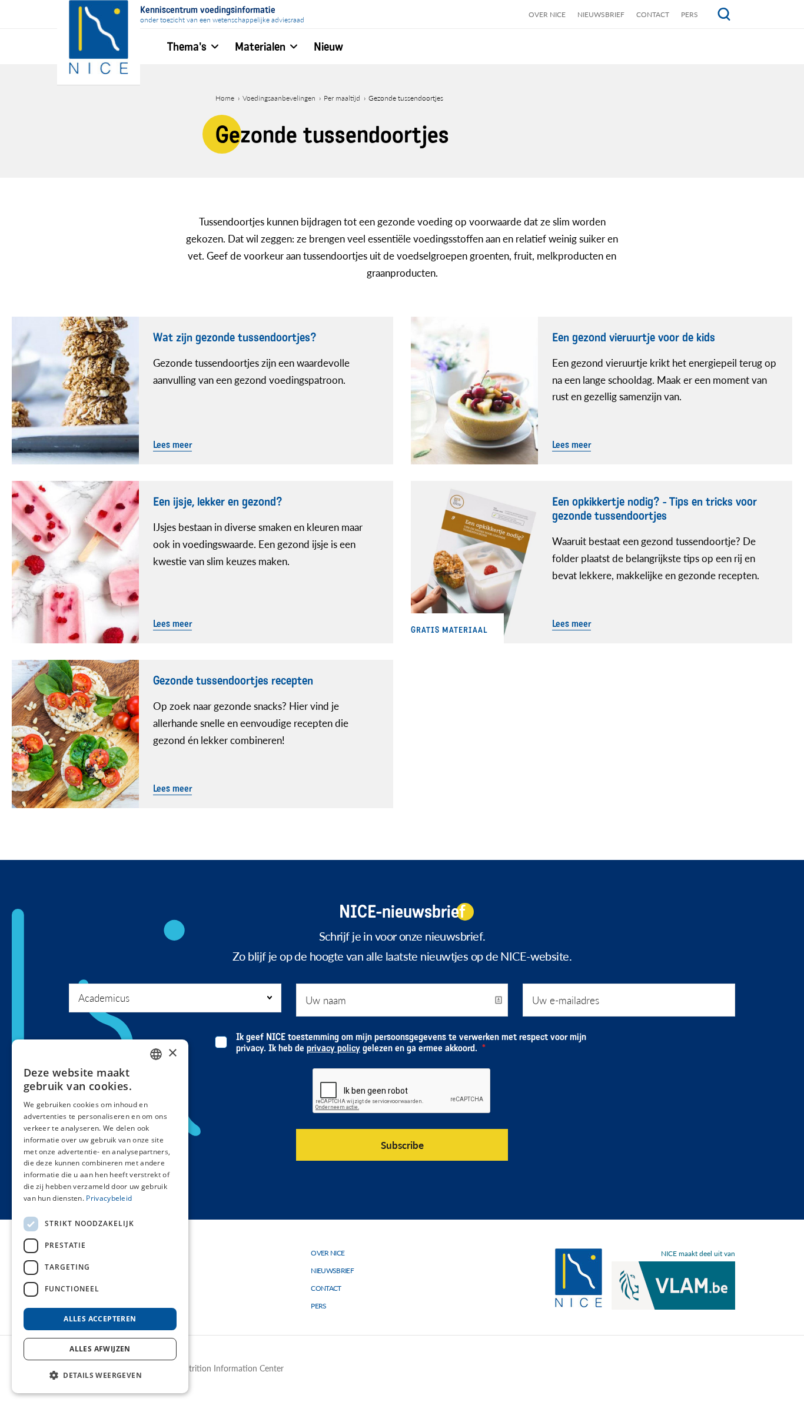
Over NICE (547, 14)
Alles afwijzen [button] (100, 1349)
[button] (100, 1374)
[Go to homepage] (578, 1278)
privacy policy (333, 1048)
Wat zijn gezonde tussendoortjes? (235, 338)
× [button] (172, 1053)
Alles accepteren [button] (100, 1319)
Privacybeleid (109, 1198)
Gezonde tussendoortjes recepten (233, 681)
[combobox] (156, 1054)
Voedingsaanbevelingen (278, 98)
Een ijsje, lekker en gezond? (218, 502)
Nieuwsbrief (600, 14)
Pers (689, 14)
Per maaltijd (342, 98)
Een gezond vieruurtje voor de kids (633, 338)
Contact (652, 14)
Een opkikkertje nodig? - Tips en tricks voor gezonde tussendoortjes (654, 509)
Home (224, 98)
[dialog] (100, 1216)
